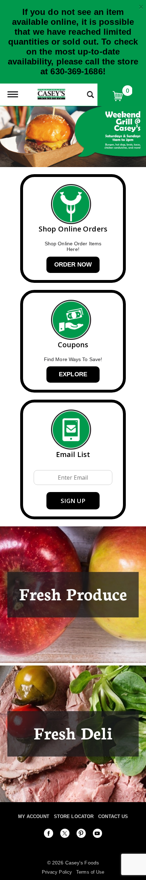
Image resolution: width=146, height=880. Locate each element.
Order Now (73, 264)
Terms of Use (90, 872)
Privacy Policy (57, 872)
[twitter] (64, 835)
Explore (73, 374)
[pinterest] (81, 835)
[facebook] (48, 835)
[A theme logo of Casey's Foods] (51, 93)
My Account (33, 816)
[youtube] (97, 835)
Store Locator (74, 816)
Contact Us (113, 816)
